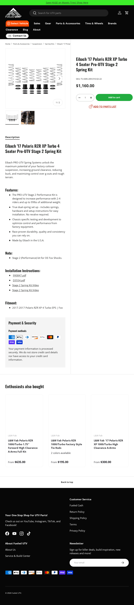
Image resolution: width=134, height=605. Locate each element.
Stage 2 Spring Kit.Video (25, 290)
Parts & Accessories (21, 44)
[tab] (12, 137)
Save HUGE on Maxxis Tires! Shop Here (67, 2)
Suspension (37, 44)
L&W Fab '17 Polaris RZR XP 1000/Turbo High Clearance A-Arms (108, 444)
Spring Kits (49, 44)
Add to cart (114, 97)
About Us (10, 549)
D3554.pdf (19, 280)
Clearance (12, 29)
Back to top (67, 482)
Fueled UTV (16, 593)
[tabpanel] (35, 226)
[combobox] (68, 13)
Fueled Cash (76, 505)
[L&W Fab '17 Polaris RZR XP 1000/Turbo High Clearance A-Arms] (110, 415)
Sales (37, 23)
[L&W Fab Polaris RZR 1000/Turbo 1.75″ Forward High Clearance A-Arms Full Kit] (24, 415)
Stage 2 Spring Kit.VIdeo (25, 285)
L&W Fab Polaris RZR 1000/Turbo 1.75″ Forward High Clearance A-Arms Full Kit (23, 446)
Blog (25, 29)
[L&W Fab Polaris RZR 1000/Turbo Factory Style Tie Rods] (67, 415)
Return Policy (77, 511)
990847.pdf (19, 275)
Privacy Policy (77, 530)
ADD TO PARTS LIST (104, 106)
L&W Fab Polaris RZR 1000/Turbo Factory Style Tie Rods (66, 444)
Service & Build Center (17, 555)
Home (7, 44)
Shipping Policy (78, 518)
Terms (73, 524)
